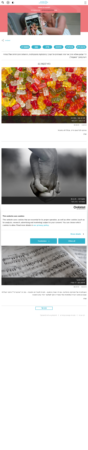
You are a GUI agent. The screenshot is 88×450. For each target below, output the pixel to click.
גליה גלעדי (74, 202)
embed (7, 40)
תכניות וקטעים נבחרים (48, 10)
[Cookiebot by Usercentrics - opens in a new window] (75, 207)
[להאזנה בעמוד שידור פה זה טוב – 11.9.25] (44, 91)
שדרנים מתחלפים (35, 10)
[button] (85, 2)
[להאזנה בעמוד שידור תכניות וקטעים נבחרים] (44, 24)
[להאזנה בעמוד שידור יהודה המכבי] (44, 253)
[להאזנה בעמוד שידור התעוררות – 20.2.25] (44, 172)
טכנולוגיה (69, 47)
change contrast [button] (13, 3)
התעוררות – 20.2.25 (78, 199)
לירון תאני (74, 121)
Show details (75, 234)
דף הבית (82, 315)
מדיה (47, 47)
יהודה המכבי (80, 280)
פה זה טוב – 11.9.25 (78, 118)
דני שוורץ (73, 283)
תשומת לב (25, 47)
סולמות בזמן (81, 283)
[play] (8, 2)
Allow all (71, 241)
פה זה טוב (82, 121)
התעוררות (82, 202)
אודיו (85, 134)
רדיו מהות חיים (44, 2)
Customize (42, 241)
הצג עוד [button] (44, 308)
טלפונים (59, 47)
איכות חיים (81, 47)
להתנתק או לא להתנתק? (44, 7)
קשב (36, 47)
